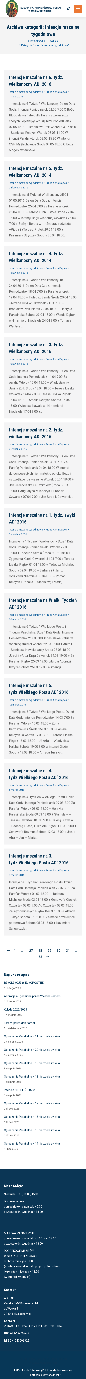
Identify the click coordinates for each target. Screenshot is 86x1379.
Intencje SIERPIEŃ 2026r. (19, 1090)
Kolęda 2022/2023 (15, 1009)
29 (49, 951)
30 (58, 951)
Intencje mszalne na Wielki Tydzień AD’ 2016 (43, 603)
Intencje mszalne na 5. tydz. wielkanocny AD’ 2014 (36, 172)
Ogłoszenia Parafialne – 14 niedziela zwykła (32, 1143)
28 (40, 951)
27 (31, 951)
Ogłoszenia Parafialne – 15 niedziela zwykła (32, 1130)
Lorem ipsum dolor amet (19, 1023)
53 (40, 957)
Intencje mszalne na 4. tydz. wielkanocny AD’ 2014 (36, 257)
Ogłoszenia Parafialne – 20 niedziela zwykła (32, 1049)
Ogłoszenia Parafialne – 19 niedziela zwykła (32, 1063)
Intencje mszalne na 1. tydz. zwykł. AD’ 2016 (43, 518)
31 (68, 951)
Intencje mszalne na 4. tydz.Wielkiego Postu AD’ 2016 (39, 774)
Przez (56, 91)
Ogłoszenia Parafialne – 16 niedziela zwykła (32, 1116)
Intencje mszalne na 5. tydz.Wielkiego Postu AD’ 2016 (39, 689)
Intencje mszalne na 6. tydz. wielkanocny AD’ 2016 (36, 81)
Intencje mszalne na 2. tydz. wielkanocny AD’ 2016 (36, 433)
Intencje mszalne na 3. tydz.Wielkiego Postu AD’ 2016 (39, 859)
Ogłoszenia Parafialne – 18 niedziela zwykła (32, 1076)
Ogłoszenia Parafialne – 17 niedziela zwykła (32, 1103)
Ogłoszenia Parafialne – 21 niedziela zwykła (32, 1036)
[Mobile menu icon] (78, 9)
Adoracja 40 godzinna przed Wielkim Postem (32, 996)
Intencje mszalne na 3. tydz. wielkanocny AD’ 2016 (36, 348)
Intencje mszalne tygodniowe (26, 91)
